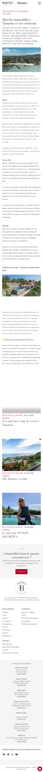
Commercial (6, 636)
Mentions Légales (28, 612)
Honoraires (26, 621)
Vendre (5, 618)
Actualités (6, 630)
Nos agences (7, 624)
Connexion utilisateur (10, 653)
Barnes (5, 627)
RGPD (24, 615)
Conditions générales (30, 618)
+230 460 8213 (21, 696)
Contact (5, 650)
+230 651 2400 (21, 741)
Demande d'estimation (11, 647)
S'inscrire (21, 571)
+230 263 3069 (21, 674)
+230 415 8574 (21, 730)
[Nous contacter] (39, 768)
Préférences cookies (29, 624)
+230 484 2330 (21, 685)
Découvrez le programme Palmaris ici (19, 339)
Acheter (5, 612)
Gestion (5, 633)
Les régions (6, 621)
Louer (4, 615)
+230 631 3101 (21, 707)
